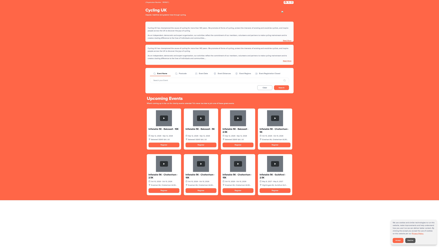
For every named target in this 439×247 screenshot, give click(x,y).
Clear (265, 88)
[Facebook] (286, 2)
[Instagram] (292, 2)
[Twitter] (289, 2)
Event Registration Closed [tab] (269, 73)
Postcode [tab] (182, 73)
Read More (287, 41)
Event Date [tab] (203, 73)
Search (281, 88)
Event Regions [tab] (245, 73)
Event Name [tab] (162, 73)
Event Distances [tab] (224, 73)
